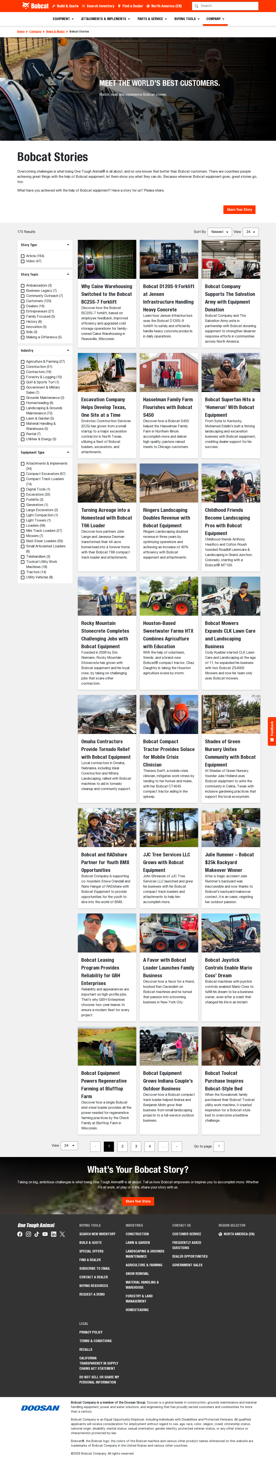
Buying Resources (93, 1286)
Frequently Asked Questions (186, 1245)
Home (21, 31)
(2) (45, 398)
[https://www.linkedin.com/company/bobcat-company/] (53, 1235)
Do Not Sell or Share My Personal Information (99, 1379)
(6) (34, 322)
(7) (41, 291)
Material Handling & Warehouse (142, 1285)
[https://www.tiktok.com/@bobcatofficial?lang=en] (36, 1235)
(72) (44, 411)
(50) (44, 541)
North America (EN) (166, 6)
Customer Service (186, 1234)
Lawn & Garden (138, 1243)
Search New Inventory (97, 1234)
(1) (42, 382)
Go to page (203, 1146)
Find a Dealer (132, 6)
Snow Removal (137, 1274)
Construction (137, 1234)
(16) (38, 372)
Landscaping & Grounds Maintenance (145, 1253)
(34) (46, 466)
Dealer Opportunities (190, 1256)
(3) (39, 285)
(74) (45, 482)
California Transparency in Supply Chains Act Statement (98, 1363)
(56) (35, 526)
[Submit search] (255, 6)
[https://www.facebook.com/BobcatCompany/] (19, 1235)
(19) (35, 306)
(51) (39, 367)
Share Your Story (239, 210)
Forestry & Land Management (139, 1298)
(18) (41, 564)
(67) (46, 474)
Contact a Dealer (93, 1277)
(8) (39, 577)
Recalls (85, 1349)
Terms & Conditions (95, 1341)
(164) (35, 256)
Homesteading (137, 1310)
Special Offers (91, 1251)
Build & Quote (67, 6)
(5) (40, 317)
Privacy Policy (90, 1332)
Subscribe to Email (94, 1268)
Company (35, 31)
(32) (38, 495)
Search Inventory (100, 6)
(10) (44, 377)
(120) (38, 301)
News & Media (55, 31)
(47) (33, 261)
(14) (36, 572)
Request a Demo (92, 1294)
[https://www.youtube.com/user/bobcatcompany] (45, 1235)
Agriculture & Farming (144, 1265)
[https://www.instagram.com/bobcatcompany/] (28, 1235)
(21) (40, 311)
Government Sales (187, 1265)
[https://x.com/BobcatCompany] (62, 1235)
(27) (45, 362)
